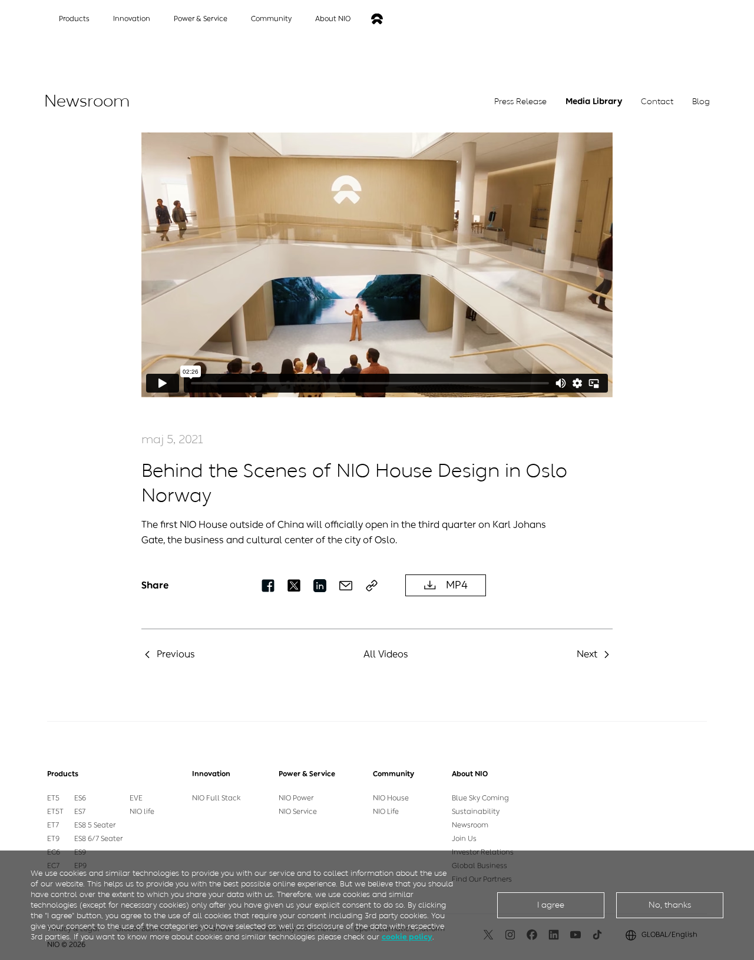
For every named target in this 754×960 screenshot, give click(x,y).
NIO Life (386, 812)
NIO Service (298, 812)
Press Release (520, 102)
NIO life (142, 812)
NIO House (391, 798)
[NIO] (377, 19)
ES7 (79, 812)
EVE (136, 798)
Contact (657, 102)
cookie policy (407, 936)
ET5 (53, 798)
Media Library (594, 102)
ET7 (53, 825)
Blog (701, 102)
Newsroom (470, 825)
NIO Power (296, 798)
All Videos (385, 654)
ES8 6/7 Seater (98, 839)
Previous (176, 654)
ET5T (55, 812)
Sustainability (476, 812)
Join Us (464, 839)
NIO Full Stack (216, 798)
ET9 (53, 839)
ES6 (80, 798)
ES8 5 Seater (94, 825)
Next (587, 654)
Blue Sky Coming (480, 798)
